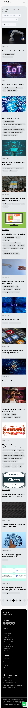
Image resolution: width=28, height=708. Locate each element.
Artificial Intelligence (9, 54)
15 (24, 600)
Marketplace (7, 203)
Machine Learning (8, 57)
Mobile (13, 127)
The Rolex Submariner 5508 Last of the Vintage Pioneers (13, 525)
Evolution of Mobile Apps (10, 118)
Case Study (7, 670)
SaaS (23, 203)
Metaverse (6, 248)
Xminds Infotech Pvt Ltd (18, 699)
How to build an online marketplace (13, 234)
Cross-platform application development (14, 124)
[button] (24, 704)
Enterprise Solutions (9, 631)
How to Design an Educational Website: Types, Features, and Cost (14, 589)
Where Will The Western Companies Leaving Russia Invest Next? (13, 199)
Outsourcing (13, 170)
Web (20, 466)
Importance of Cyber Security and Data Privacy (13, 164)
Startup (5, 206)
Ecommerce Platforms (9, 245)
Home (6, 9)
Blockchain (19, 88)
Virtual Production (8, 646)
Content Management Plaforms (12, 242)
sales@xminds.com (11, 682)
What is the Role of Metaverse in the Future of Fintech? (13, 410)
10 (20, 600)
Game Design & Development (11, 641)
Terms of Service (20, 704)
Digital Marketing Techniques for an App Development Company (13, 446)
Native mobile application (10, 135)
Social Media (7, 466)
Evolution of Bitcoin (8, 381)
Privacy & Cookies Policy (18, 701)
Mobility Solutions (8, 639)
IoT (4, 90)
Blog (5, 11)
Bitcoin (18, 237)
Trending (6, 658)
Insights (16, 9)
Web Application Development (11, 253)
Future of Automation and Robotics (13, 51)
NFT (19, 323)
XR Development (8, 644)
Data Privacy (19, 168)
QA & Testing (7, 648)
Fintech (5, 170)
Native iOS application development (13, 132)
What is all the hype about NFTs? (12, 320)
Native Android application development (14, 129)
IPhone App (6, 127)
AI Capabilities (7, 633)
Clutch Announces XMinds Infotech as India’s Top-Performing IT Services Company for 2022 (13, 495)
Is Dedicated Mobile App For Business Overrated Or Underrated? (11, 556)
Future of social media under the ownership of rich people (12, 351)
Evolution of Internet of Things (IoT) (13, 84)
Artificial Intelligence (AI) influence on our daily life (13, 282)
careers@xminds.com (16, 685)
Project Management (18, 463)
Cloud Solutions (8, 637)
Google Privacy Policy (8, 704)
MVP (22, 453)
